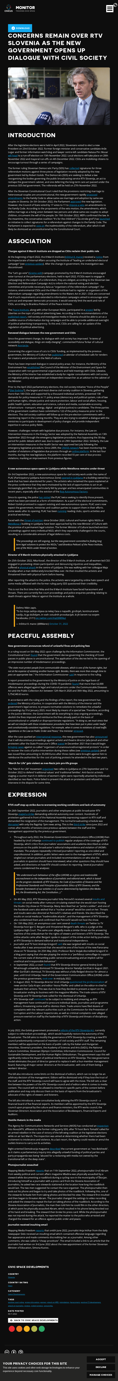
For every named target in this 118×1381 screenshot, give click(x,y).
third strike (79, 824)
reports (40, 1170)
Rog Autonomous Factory (73, 491)
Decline (101, 1367)
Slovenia (11, 1277)
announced (101, 736)
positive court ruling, (16, 1302)
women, (43, 1302)
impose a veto (76, 205)
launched (105, 218)
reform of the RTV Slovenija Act (77, 1030)
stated (61, 743)
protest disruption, (32, 1302)
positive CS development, (91, 1302)
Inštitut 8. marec (74, 257)
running (62, 511)
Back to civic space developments (36, 1320)
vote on (40, 225)
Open (10, 1286)
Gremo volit (35, 273)
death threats (78, 923)
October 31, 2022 (58, 623)
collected (74, 168)
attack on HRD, (53, 1302)
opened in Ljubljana (72, 477)
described (55, 1148)
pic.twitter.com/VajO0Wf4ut (51, 618)
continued (39, 999)
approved (76, 201)
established (33, 367)
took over (48, 978)
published (57, 354)
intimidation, (65, 1302)
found (34, 655)
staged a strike (26, 814)
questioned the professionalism (87, 982)
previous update (34, 263)
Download (23, 28)
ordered (12, 703)
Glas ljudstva (16, 390)
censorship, (48, 1306)
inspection (103, 1125)
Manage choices (101, 1375)
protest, (27, 1306)
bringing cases (16, 747)
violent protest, (37, 1306)
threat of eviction (33, 520)
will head (13, 155)
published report (17, 316)
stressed (78, 731)
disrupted (13, 824)
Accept (101, 1359)
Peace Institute (21, 309)
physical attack (28, 567)
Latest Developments (16, 1294)
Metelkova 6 (14, 523)
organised (47, 769)
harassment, (75, 1302)
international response (48, 736)
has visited (44, 497)
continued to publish (53, 840)
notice (99, 257)
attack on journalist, (16, 1306)
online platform (80, 451)
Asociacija (23, 345)
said (71, 674)
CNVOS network (70, 447)
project (89, 309)
